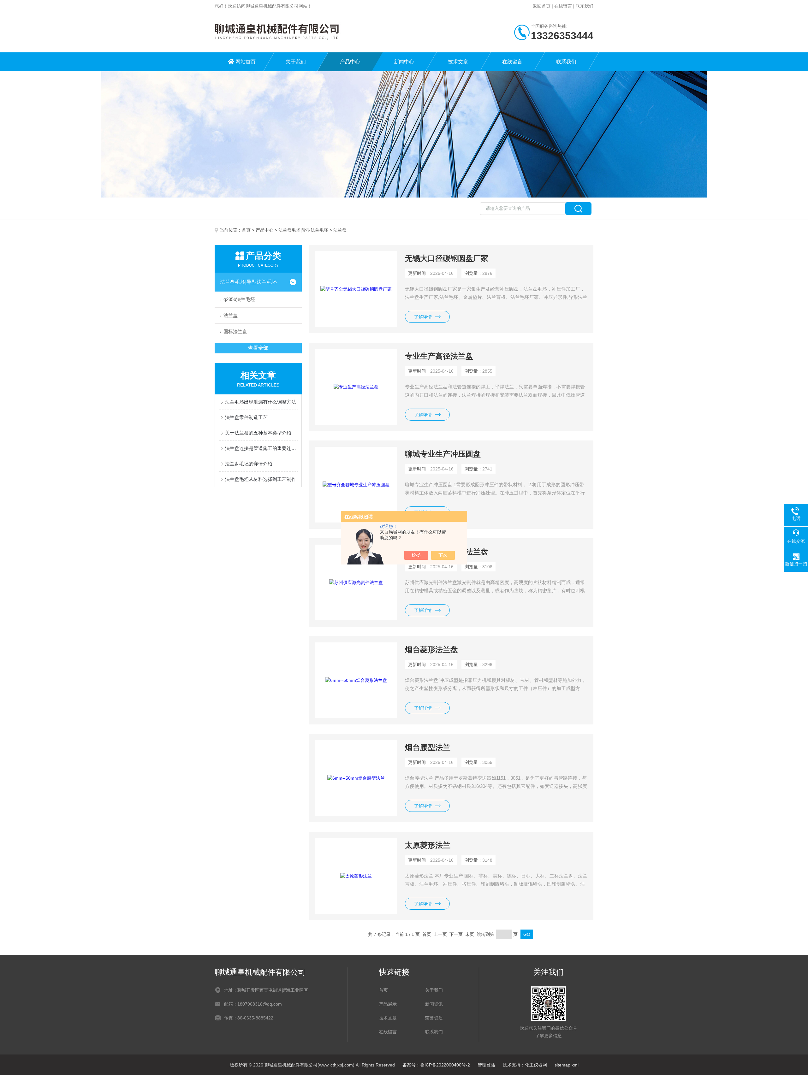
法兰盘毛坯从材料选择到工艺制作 (260, 479)
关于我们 (296, 61)
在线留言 (563, 6)
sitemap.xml (567, 1064)
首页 (246, 230)
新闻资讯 (434, 1004)
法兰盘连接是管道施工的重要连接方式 (261, 448)
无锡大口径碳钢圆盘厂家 (446, 258)
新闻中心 (404, 61)
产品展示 (388, 1004)
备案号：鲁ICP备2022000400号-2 (436, 1064)
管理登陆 (486, 1064)
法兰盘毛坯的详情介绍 (248, 463)
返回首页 (541, 6)
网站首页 (245, 61)
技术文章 (458, 61)
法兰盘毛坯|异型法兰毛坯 (303, 230)
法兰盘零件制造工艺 (246, 417)
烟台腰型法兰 (427, 747)
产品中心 (350, 61)
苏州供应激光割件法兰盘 (446, 551)
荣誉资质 (434, 1017)
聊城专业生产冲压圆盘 (443, 454)
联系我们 (584, 6)
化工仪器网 (536, 1064)
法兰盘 (230, 315)
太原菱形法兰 (427, 845)
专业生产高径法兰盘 (439, 356)
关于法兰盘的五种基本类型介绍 (258, 432)
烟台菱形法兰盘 (431, 649)
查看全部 (258, 348)
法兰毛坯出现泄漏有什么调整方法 (260, 402)
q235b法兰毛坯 (239, 299)
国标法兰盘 (235, 331)
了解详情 (423, 316)
